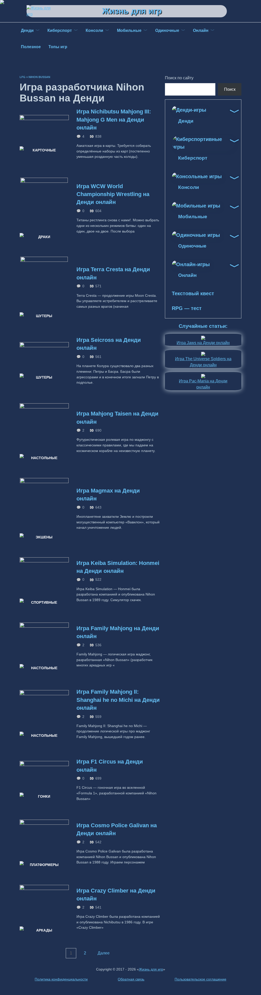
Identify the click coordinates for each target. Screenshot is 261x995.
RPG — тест (187, 308)
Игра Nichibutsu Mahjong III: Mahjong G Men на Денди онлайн (113, 120)
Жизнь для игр (132, 11)
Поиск (230, 89)
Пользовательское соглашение (200, 979)
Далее (104, 953)
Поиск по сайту (179, 78)
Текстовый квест (193, 293)
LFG (22, 77)
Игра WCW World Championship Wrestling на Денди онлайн (112, 194)
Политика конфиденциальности (61, 979)
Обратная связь (131, 979)
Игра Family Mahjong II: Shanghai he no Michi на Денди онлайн (118, 700)
